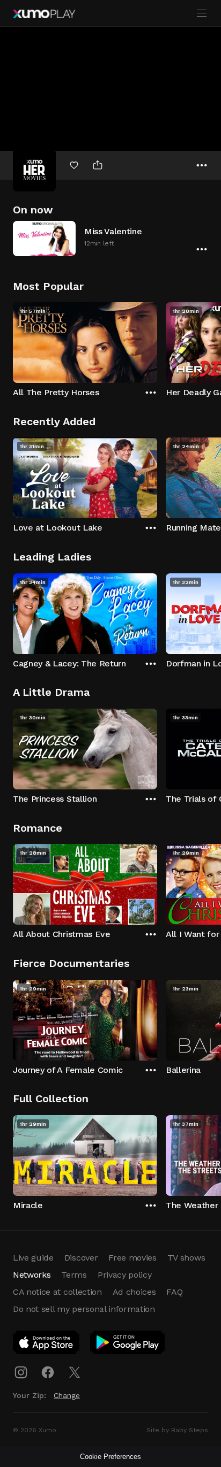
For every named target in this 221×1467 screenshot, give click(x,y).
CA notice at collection (57, 1292)
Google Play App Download (128, 1344)
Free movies (132, 1258)
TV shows (186, 1258)
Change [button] (67, 1395)
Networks (31, 1275)
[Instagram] (21, 1372)
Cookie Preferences (110, 1457)
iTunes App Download (46, 1344)
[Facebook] (48, 1372)
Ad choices (134, 1292)
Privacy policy (125, 1275)
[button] (110, 238)
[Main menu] (201, 13)
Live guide (33, 1258)
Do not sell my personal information (84, 1309)
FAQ (174, 1292)
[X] (75, 1372)
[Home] (44, 14)
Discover (81, 1258)
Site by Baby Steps (177, 1430)
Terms (73, 1275)
